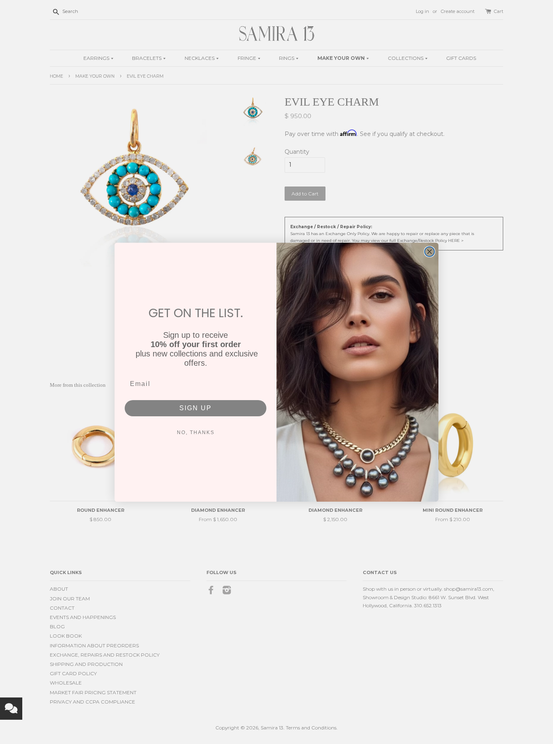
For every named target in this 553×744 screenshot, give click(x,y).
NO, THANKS (196, 432)
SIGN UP (195, 408)
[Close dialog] (429, 251)
